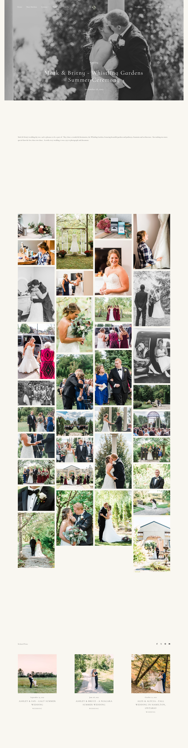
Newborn (138, 7)
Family (66, 7)
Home (19, 7)
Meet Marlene (31, 7)
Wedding (55, 7)
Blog (148, 7)
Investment (158, 7)
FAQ (169, 7)
